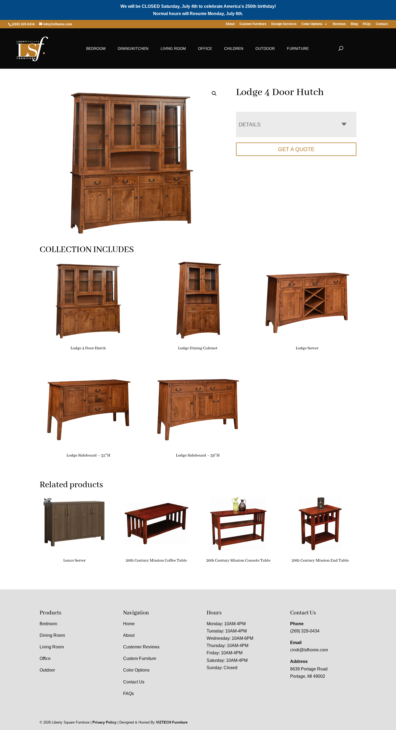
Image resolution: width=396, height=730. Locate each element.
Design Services (284, 24)
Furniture (298, 48)
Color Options (311, 24)
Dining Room (52, 635)
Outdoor (265, 48)
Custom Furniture (252, 24)
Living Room (173, 48)
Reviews (339, 24)
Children (233, 48)
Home (129, 623)
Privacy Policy (104, 722)
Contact (382, 24)
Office (205, 48)
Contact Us (133, 682)
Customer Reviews (141, 647)
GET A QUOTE (296, 149)
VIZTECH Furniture (171, 722)
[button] (214, 93)
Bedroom (96, 48)
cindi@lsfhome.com (309, 650)
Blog (354, 24)
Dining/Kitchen (133, 48)
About (230, 24)
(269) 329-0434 (304, 631)
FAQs (367, 24)
